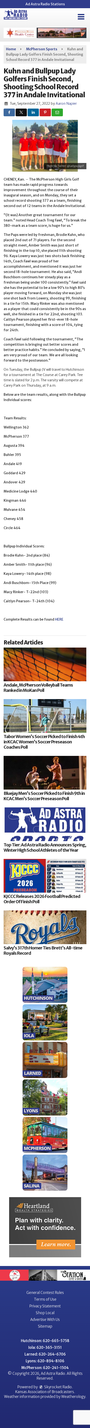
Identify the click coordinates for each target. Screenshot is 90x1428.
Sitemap (45, 1326)
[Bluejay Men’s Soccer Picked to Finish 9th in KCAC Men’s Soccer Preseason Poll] (45, 773)
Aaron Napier (66, 103)
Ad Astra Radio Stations (45, 4)
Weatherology (73, 1396)
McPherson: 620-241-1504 (45, 1367)
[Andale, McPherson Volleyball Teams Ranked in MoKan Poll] (45, 664)
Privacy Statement (45, 1306)
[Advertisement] (45, 33)
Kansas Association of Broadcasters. (45, 1391)
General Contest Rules (45, 1292)
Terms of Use (45, 1299)
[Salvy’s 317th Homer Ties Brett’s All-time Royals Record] (45, 927)
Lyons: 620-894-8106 (45, 1361)
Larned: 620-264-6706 (45, 1354)
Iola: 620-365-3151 (45, 1347)
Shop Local (45, 1313)
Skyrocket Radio (57, 1387)
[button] (81, 17)
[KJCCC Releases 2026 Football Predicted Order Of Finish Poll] (45, 876)
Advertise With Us (45, 1319)
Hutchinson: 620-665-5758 (45, 1340)
